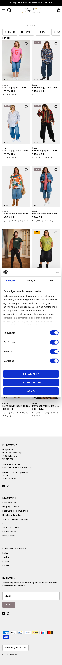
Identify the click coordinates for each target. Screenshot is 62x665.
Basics (5, 561)
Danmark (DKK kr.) (13, 647)
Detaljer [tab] (31, 280)
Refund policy (9, 531)
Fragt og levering (10, 506)
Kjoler (5, 552)
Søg (4, 523)
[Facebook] (3, 486)
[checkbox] (10, 32)
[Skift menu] (3, 10)
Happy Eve (13, 655)
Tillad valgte (31, 382)
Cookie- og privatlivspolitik (15, 519)
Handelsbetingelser (12, 515)
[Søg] (10, 10)
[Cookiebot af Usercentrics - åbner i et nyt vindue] (45, 272)
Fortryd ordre (8, 535)
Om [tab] (51, 280)
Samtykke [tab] (11, 280)
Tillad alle (31, 374)
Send (8, 605)
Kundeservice (9, 502)
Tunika (5, 557)
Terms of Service (10, 527)
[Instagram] (8, 486)
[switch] (54, 342)
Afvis (31, 391)
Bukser (5, 565)
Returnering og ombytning (15, 510)
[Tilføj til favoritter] (26, 43)
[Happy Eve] (31, 10)
